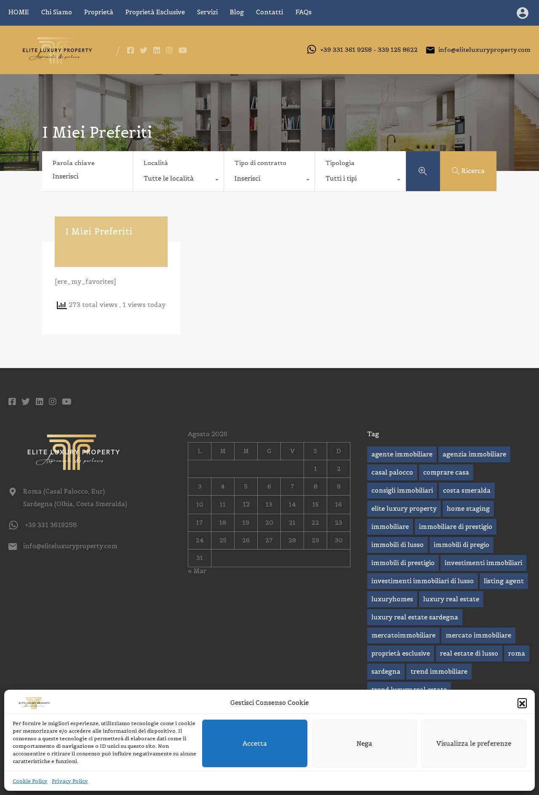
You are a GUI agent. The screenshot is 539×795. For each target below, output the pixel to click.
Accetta (255, 743)
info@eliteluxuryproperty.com (484, 49)
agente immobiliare (401, 454)
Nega (364, 743)
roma (516, 653)
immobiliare (390, 527)
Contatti (269, 12)
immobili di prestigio (403, 563)
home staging (468, 508)
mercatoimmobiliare (403, 635)
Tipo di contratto (260, 163)
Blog (237, 12)
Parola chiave (74, 163)
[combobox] (178, 181)
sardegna (385, 671)
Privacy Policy (70, 781)
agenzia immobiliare (474, 454)
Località (156, 163)
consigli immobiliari (402, 490)
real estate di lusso (469, 653)
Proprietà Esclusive (155, 12)
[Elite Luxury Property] (55, 62)
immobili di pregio (461, 545)
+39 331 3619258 (51, 525)
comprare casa (446, 472)
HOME (18, 12)
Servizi (207, 12)
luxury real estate (451, 599)
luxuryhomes (392, 599)
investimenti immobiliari (483, 563)
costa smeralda (467, 490)
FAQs (303, 12)
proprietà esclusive (400, 653)
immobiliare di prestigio (455, 527)
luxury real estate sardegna (414, 617)
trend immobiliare (439, 671)
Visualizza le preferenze (473, 743)
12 (246, 504)
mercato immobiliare (478, 635)
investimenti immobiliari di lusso (422, 581)
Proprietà (98, 12)
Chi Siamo (56, 12)
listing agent (504, 581)
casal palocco (392, 472)
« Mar (197, 571)
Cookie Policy (30, 781)
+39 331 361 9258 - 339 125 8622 (369, 49)
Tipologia (340, 163)
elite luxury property (404, 508)
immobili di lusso (397, 545)
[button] (522, 703)
